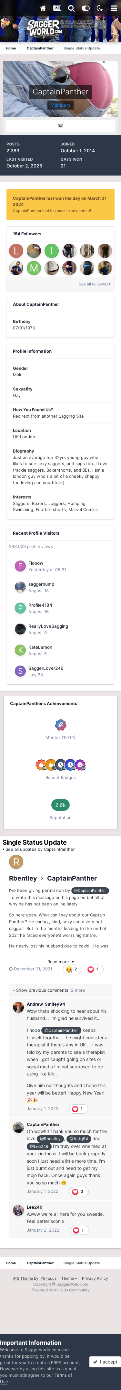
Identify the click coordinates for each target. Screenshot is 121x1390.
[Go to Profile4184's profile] (20, 608)
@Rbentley (50, 1138)
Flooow (35, 563)
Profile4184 (40, 605)
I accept (107, 1361)
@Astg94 (79, 1138)
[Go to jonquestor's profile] (34, 251)
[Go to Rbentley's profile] (16, 862)
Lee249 (35, 1207)
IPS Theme (23, 1278)
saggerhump (41, 584)
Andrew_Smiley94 (46, 1004)
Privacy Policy (95, 1278)
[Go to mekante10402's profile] (34, 268)
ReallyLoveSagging (48, 626)
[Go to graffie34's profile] (87, 251)
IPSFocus (47, 1278)
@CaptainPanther (90, 890)
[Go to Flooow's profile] (20, 566)
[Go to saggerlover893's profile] (87, 268)
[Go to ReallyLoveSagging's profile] (20, 629)
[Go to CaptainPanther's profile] (18, 1127)
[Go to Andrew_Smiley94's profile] (18, 1007)
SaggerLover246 (46, 668)
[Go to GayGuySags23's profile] (105, 268)
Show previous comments (50, 990)
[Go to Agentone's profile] (52, 268)
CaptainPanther (72, 878)
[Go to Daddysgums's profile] (69, 251)
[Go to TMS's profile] (105, 251)
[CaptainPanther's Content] (60, 126)
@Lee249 (39, 1146)
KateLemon (40, 647)
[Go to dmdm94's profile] (69, 268)
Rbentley (23, 878)
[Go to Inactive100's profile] (52, 251)
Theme (68, 1278)
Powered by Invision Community (61, 1290)
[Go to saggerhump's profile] (20, 587)
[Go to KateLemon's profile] (20, 650)
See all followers (94, 284)
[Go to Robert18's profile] (16, 268)
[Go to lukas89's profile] (16, 251)
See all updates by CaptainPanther (39, 849)
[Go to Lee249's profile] (18, 1210)
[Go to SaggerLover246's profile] (20, 671)
